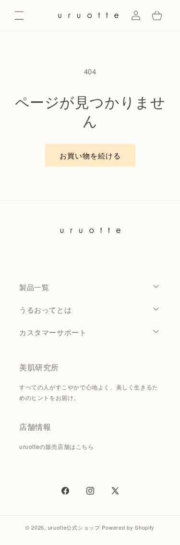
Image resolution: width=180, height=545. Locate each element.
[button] (19, 15)
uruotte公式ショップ (74, 527)
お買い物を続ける (90, 155)
